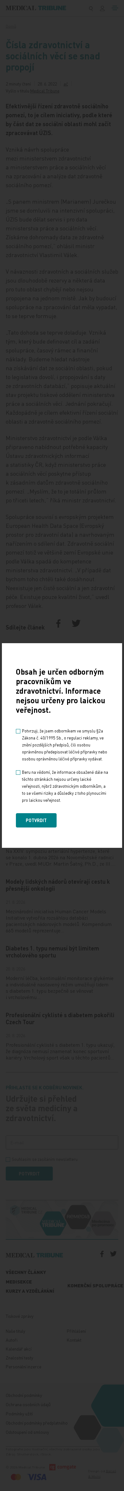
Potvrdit (36, 820)
